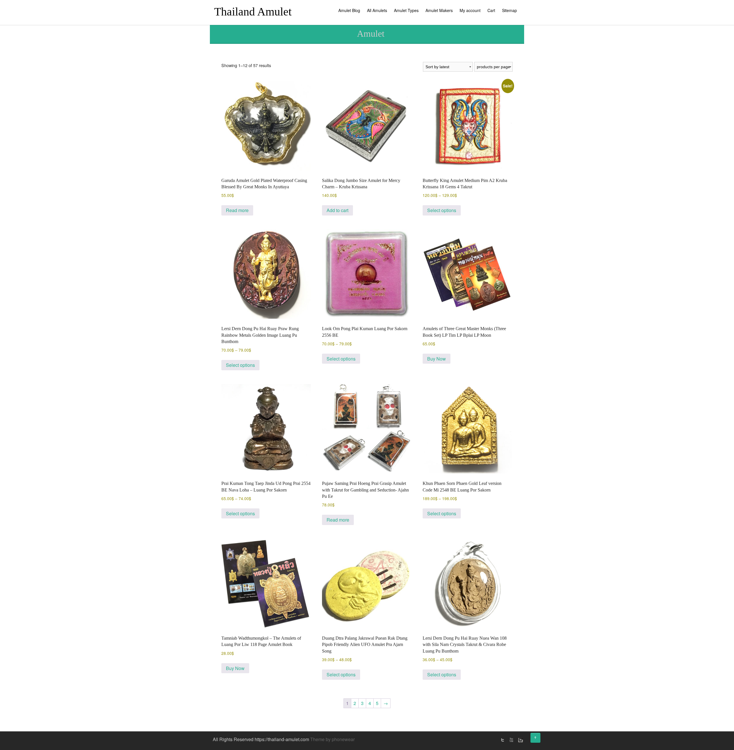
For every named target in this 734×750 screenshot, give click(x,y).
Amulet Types (406, 10)
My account (470, 10)
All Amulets (377, 10)
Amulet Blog (349, 10)
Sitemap (509, 10)
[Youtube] (511, 740)
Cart (491, 10)
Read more (237, 210)
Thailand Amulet (253, 11)
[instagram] (520, 740)
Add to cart (337, 210)
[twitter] (502, 740)
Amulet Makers (439, 10)
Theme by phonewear (332, 739)
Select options (441, 210)
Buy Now (436, 358)
